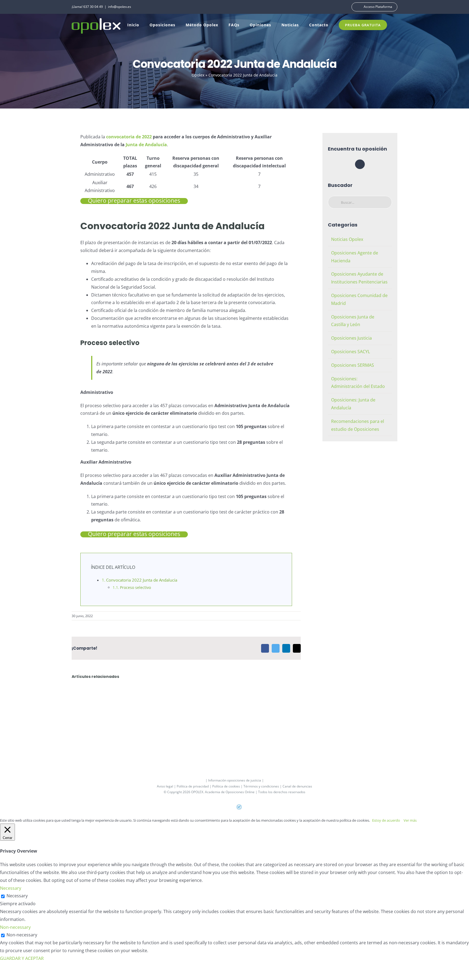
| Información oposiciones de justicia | (234, 780)
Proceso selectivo (135, 587)
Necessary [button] (10, 888)
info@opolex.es (119, 6)
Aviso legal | (167, 786)
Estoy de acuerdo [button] (386, 820)
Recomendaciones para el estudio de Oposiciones (357, 425)
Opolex (198, 75)
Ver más (410, 820)
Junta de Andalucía (146, 145)
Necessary (17, 896)
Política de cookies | (227, 786)
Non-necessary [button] (15, 927)
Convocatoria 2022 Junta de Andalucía (141, 580)
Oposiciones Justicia (351, 338)
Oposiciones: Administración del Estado (358, 383)
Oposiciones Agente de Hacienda (354, 257)
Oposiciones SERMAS (352, 365)
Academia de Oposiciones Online (230, 792)
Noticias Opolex (347, 239)
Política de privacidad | (194, 786)
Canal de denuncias (297, 786)
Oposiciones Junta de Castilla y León (352, 321)
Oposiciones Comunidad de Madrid (359, 299)
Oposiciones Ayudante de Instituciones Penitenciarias (359, 278)
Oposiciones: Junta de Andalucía (353, 404)
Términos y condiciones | (263, 786)
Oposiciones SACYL (350, 352)
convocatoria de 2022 (129, 137)
